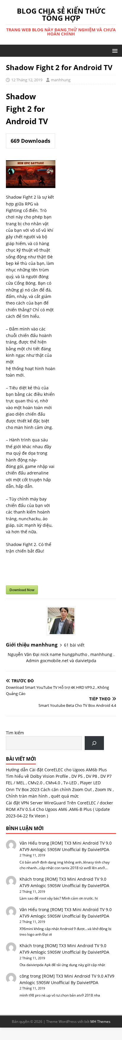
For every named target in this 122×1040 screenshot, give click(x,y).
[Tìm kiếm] (94, 743)
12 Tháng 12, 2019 (26, 79)
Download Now (21, 589)
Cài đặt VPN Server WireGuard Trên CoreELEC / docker (59, 803)
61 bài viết (74, 645)
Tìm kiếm (15, 733)
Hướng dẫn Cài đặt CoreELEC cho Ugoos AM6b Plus (56, 769)
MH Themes (100, 1021)
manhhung (60, 79)
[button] (114, 50)
